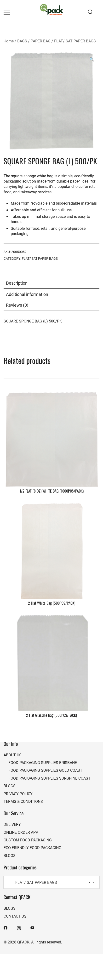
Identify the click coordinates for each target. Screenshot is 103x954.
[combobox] (51, 882)
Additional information (27, 294)
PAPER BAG (41, 40)
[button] (91, 59)
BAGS (22, 40)
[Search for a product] (90, 12)
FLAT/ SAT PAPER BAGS (75, 40)
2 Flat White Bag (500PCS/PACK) (51, 604)
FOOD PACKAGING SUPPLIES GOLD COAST (45, 770)
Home (9, 40)
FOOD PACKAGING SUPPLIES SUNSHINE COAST (49, 778)
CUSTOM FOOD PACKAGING (28, 839)
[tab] (51, 283)
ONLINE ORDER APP (21, 832)
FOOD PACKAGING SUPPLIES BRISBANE (42, 762)
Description (17, 283)
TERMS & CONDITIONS (23, 801)
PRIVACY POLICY (18, 793)
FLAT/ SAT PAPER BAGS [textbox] (50, 882)
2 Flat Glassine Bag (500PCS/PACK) (51, 716)
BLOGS (10, 785)
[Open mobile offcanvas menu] (7, 12)
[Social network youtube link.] (32, 927)
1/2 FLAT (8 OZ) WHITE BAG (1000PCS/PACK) (52, 492)
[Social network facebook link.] (5, 927)
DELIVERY (12, 824)
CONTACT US (15, 916)
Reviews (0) (17, 305)
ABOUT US (13, 754)
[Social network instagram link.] (19, 927)
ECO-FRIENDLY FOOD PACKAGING (32, 847)
